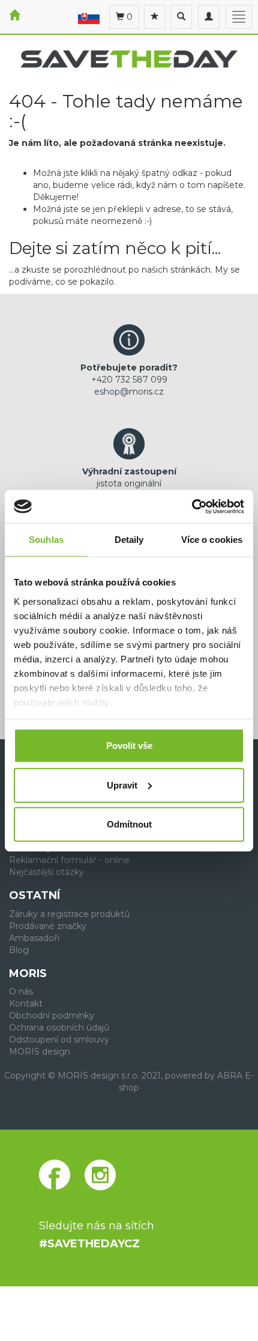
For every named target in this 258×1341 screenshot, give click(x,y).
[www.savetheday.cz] (88, 16)
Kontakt (26, 1003)
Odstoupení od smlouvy (59, 1039)
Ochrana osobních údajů (59, 1027)
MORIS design (39, 1051)
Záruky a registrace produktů (69, 914)
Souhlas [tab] (46, 539)
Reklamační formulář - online (69, 860)
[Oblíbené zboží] (155, 17)
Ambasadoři (34, 938)
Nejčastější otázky (46, 872)
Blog (19, 950)
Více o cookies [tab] (211, 539)
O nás (21, 991)
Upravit (122, 784)
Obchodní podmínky (51, 1015)
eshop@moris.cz (129, 391)
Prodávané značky (47, 926)
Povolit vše (129, 745)
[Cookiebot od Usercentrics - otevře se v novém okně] (191, 506)
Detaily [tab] (129, 539)
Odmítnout (129, 824)
